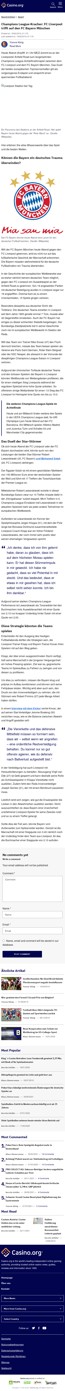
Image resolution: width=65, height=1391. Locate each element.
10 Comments (48, 1164)
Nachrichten (8, 16)
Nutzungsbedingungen (12, 1344)
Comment (9, 873)
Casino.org (34, 1388)
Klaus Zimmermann (32, 1036)
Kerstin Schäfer (8, 1067)
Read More (15, 46)
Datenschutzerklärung (12, 1350)
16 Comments (48, 1154)
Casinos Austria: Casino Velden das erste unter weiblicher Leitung (13, 1223)
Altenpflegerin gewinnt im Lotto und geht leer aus (26, 1074)
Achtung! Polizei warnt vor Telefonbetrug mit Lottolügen (34, 1159)
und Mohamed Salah (48, 458)
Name (7, 908)
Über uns (6, 1283)
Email (7, 924)
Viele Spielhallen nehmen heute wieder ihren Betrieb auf (30, 1120)
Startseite (6, 1338)
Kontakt (5, 1288)
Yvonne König (17, 42)
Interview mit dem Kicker (26, 708)
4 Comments (43, 1178)
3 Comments (41, 1206)
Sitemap (5, 1362)
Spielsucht (6, 1368)
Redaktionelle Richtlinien (13, 1356)
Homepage (7, 1277)
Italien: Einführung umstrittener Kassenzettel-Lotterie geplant (53, 1226)
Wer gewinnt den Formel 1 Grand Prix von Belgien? (27, 997)
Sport (21, 16)
